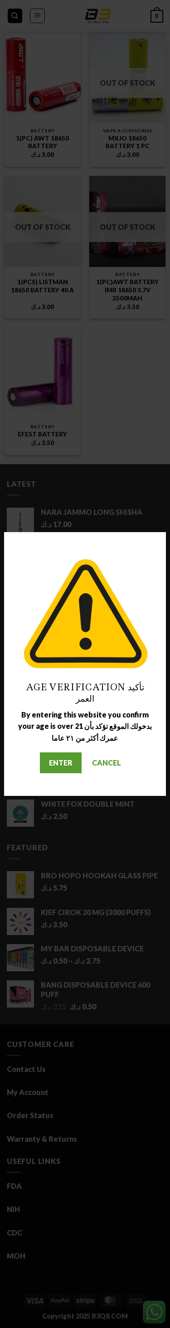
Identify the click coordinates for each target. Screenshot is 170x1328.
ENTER (61, 762)
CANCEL (106, 762)
